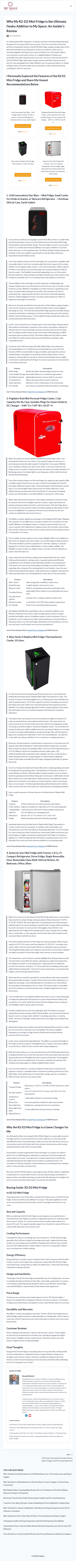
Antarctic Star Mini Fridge (23, 852)
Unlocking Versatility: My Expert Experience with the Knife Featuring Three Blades (33, 1521)
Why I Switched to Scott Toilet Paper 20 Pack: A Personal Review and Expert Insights (34, 1516)
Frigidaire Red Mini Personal (24, 398)
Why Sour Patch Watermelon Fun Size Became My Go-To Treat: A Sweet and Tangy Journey (35, 1429)
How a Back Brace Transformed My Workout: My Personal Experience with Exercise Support (37, 1534)
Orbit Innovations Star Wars (24, 195)
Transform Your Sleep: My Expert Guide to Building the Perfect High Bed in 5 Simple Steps (36, 1503)
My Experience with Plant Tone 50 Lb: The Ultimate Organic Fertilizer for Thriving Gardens (38, 1433)
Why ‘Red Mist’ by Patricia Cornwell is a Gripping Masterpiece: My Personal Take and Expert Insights (36, 1437)
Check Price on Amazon (23, 126)
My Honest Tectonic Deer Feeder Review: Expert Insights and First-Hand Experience (37, 1424)
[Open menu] (71, 6)
